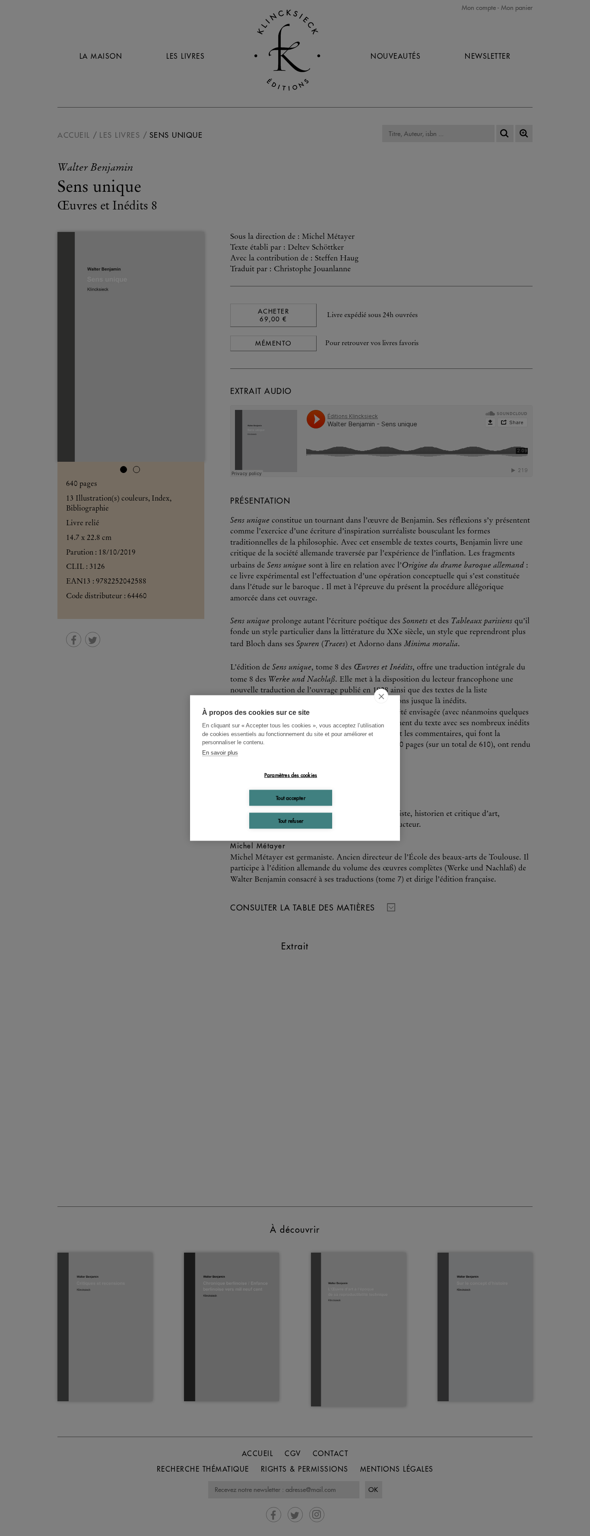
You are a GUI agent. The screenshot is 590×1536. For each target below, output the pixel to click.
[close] (381, 696)
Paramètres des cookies (290, 774)
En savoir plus (220, 752)
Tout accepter (290, 797)
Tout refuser (290, 820)
